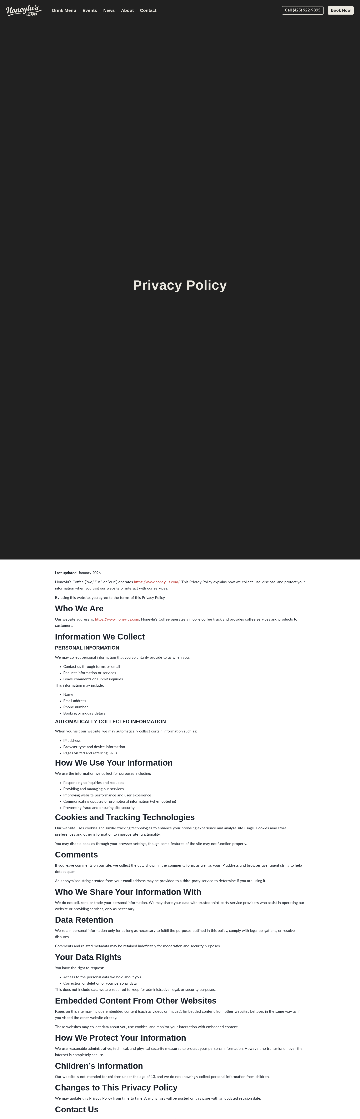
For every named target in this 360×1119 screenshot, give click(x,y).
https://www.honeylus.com (117, 619)
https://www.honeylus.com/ (157, 582)
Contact (148, 10)
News (109, 10)
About (127, 10)
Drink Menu (64, 10)
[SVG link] (24, 10)
